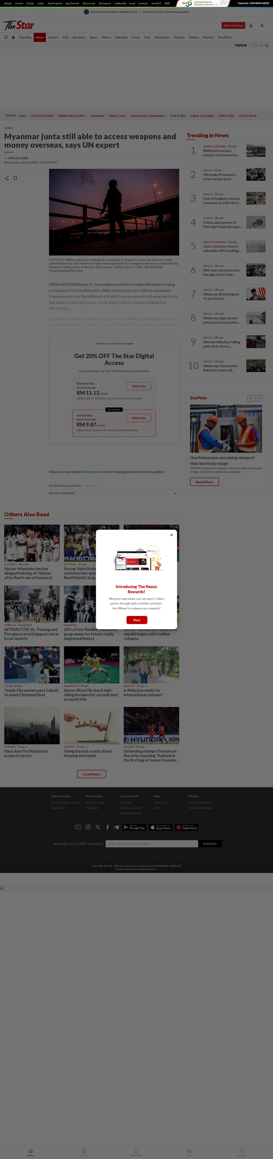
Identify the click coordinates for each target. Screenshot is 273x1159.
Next (137, 620)
